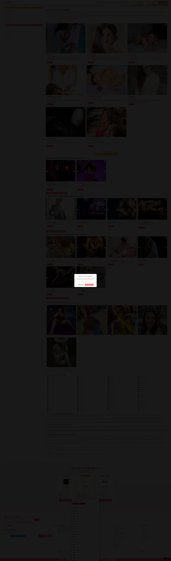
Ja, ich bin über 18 (89, 284)
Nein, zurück (81, 284)
